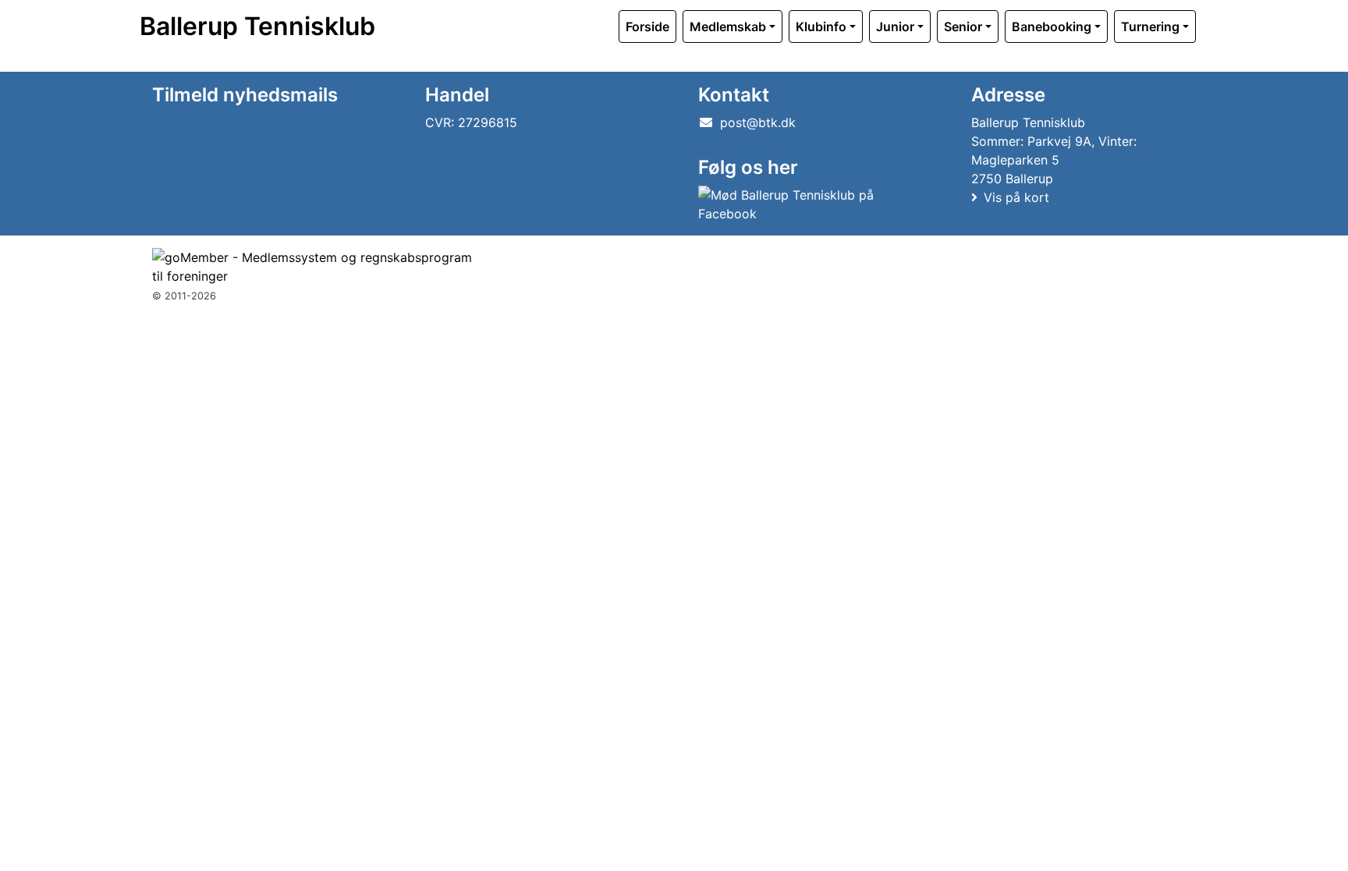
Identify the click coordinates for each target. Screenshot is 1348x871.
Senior (963, 26)
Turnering (1150, 26)
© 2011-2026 (184, 296)
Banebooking (1051, 26)
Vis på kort (1016, 197)
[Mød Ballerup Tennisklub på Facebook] (807, 204)
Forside (647, 26)
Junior (895, 26)
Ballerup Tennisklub (257, 26)
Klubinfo (821, 26)
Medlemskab (728, 26)
